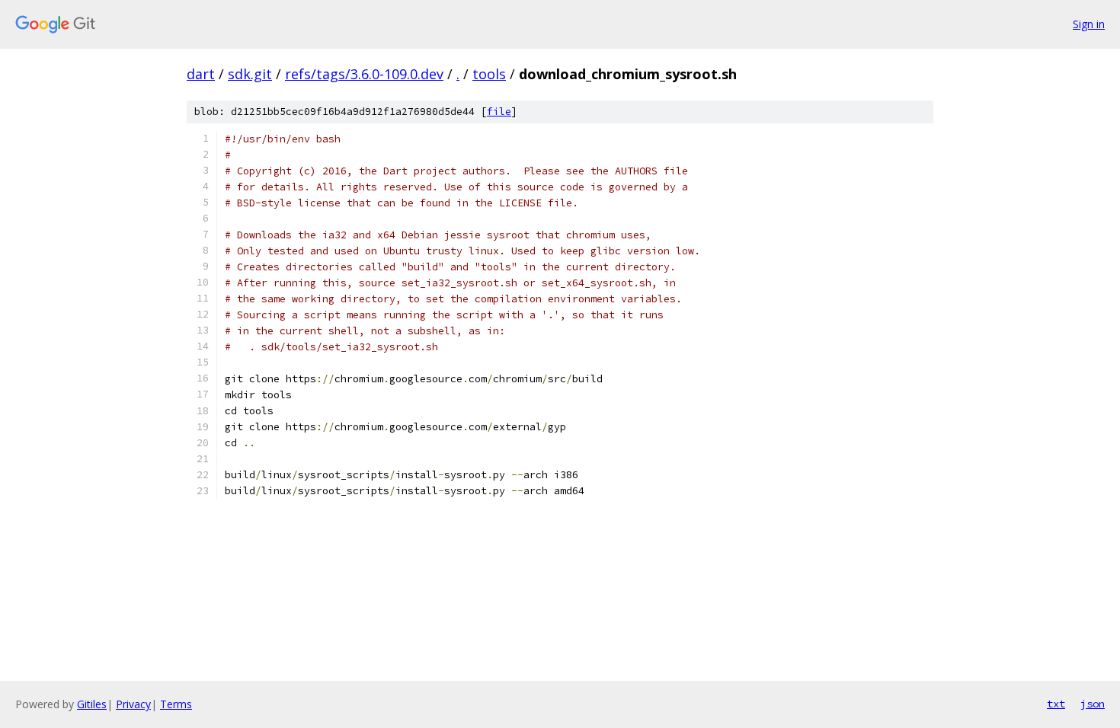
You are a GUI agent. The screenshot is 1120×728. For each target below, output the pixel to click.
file (499, 111)
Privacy (133, 704)
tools (489, 74)
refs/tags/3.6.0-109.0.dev (364, 74)
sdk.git (250, 74)
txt (1056, 703)
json (1092, 703)
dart (201, 74)
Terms (176, 704)
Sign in (1089, 24)
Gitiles (92, 704)
